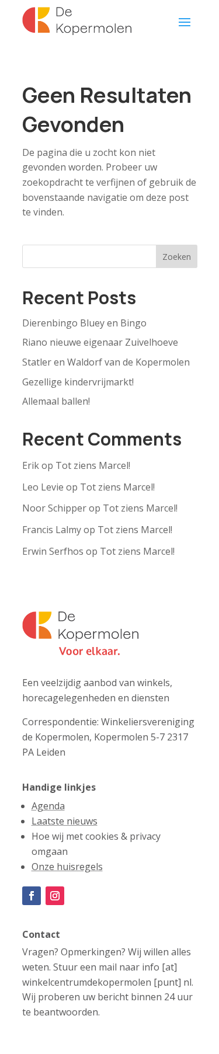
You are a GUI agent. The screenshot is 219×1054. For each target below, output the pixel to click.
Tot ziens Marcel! (92, 465)
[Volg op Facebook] (31, 895)
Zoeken (176, 256)
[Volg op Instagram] (55, 895)
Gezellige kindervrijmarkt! (78, 381)
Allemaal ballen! (56, 401)
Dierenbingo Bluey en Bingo (84, 322)
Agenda (48, 805)
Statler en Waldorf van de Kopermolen (106, 362)
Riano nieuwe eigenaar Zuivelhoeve (100, 342)
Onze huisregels (67, 866)
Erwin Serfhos (53, 551)
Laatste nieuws (65, 821)
